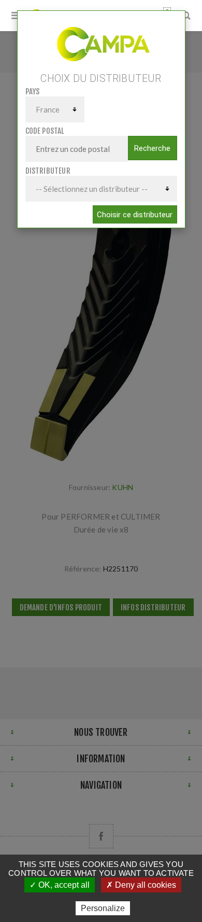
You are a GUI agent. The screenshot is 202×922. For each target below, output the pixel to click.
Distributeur (47, 171)
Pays (32, 91)
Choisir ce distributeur (134, 214)
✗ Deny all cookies (141, 885)
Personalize (103, 908)
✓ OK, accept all (60, 885)
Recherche (152, 148)
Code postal (45, 131)
